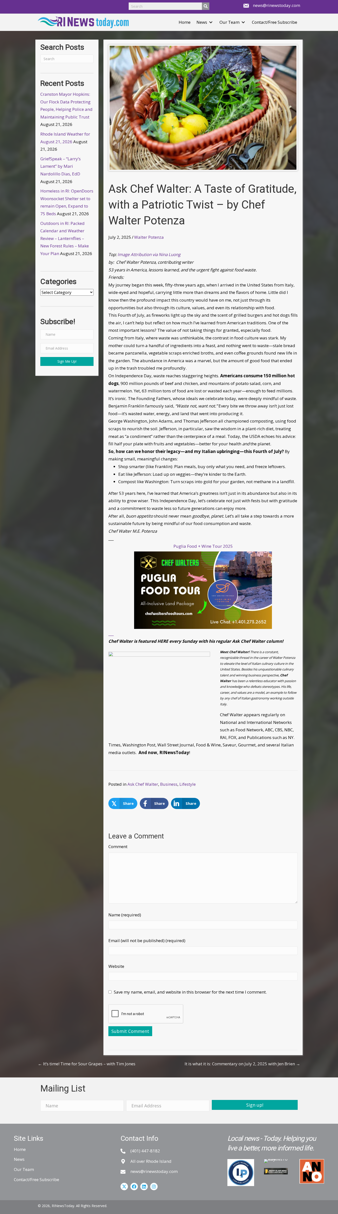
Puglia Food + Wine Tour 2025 (203, 546)
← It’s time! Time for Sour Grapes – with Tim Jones (86, 1064)
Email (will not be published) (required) (146, 940)
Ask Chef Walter (142, 784)
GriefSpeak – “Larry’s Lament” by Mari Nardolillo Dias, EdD (60, 166)
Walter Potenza (149, 237)
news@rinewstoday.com (276, 5)
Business (168, 784)
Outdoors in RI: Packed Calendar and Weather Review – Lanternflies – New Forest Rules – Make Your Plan (64, 238)
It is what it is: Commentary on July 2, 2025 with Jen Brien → (242, 1064)
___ (111, 634)
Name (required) (124, 915)
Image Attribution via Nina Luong (149, 254)
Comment (117, 846)
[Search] (205, 6)
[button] (211, 22)
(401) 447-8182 (145, 1151)
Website (116, 966)
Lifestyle (187, 784)
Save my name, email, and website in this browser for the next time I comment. (190, 992)
